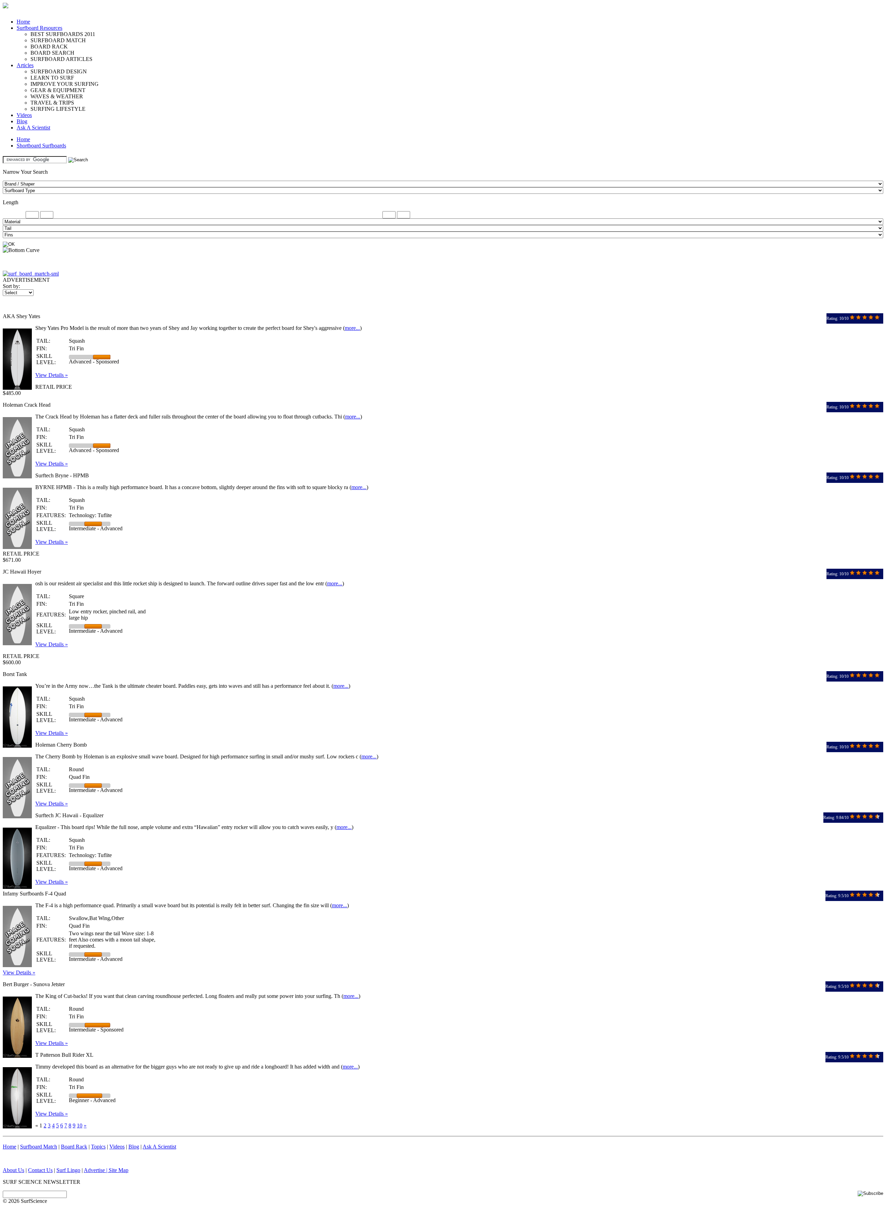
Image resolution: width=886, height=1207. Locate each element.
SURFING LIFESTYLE (57, 109)
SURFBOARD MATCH (58, 40)
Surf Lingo (68, 1170)
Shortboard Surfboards (41, 145)
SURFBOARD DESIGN (58, 71)
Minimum (13, 214)
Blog (22, 121)
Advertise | (96, 1170)
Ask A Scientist (33, 127)
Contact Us (40, 1170)
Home (23, 22)
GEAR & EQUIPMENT (57, 90)
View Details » (51, 375)
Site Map (118, 1170)
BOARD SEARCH (52, 53)
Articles (25, 65)
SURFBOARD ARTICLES (61, 59)
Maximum (370, 214)
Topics (98, 1147)
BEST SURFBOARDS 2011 (62, 34)
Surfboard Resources (39, 28)
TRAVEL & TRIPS (52, 103)
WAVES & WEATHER (56, 96)
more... (352, 328)
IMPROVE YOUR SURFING (64, 84)
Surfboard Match (38, 1147)
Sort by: (11, 286)
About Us (13, 1170)
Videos (24, 115)
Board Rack (74, 1147)
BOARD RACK (49, 46)
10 (79, 1125)
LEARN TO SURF (52, 78)
